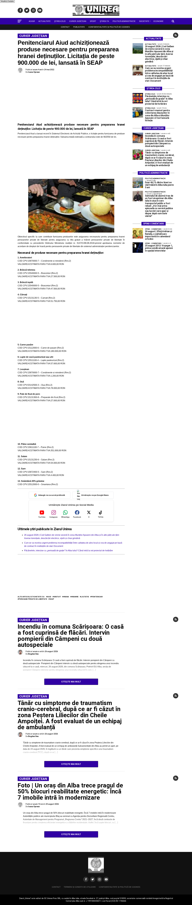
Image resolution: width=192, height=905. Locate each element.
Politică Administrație (124, 21)
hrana (66, 597)
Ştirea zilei (60, 21)
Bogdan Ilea (33, 654)
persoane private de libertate (33, 599)
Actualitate (44, 21)
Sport (93, 21)
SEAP (52, 599)
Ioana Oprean (34, 72)
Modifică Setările (7, 1)
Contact (65, 27)
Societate (144, 21)
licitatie (85, 597)
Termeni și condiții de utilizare (80, 887)
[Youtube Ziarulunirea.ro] (106, 879)
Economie (158, 21)
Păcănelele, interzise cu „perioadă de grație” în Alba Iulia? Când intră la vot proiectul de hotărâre (68, 550)
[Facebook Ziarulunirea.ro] (85, 879)
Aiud (49, 597)
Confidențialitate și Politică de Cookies (109, 27)
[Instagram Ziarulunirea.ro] (99, 879)
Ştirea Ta (104, 21)
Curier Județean (77, 21)
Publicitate (79, 27)
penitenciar (97, 597)
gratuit (57, 597)
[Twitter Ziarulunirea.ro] (92, 879)
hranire (74, 597)
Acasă (32, 21)
